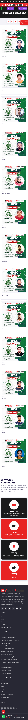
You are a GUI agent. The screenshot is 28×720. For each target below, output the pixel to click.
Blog (3, 686)
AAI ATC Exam (4, 635)
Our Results (5, 700)
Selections (10, 16)
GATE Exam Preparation (7, 648)
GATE (2, 619)
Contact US (5, 683)
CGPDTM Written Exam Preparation (10, 640)
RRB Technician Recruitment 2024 (10, 665)
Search (5, 8)
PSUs (2, 622)
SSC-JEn (3, 624)
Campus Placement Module (8, 637)
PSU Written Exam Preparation (9, 659)
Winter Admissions (6, 673)
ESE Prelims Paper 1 (6, 643)
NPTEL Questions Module (7, 654)
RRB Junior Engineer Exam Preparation (11, 662)
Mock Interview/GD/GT (7, 651)
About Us (4, 681)
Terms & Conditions (7, 694)
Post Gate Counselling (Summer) (10, 657)
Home (5, 16)
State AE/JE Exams (6, 627)
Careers (4, 692)
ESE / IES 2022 (4, 616)
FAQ (3, 689)
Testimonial (5, 703)
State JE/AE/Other (6, 670)
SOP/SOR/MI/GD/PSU (6, 668)
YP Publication (18, 8)
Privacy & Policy (6, 697)
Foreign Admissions (6, 646)
